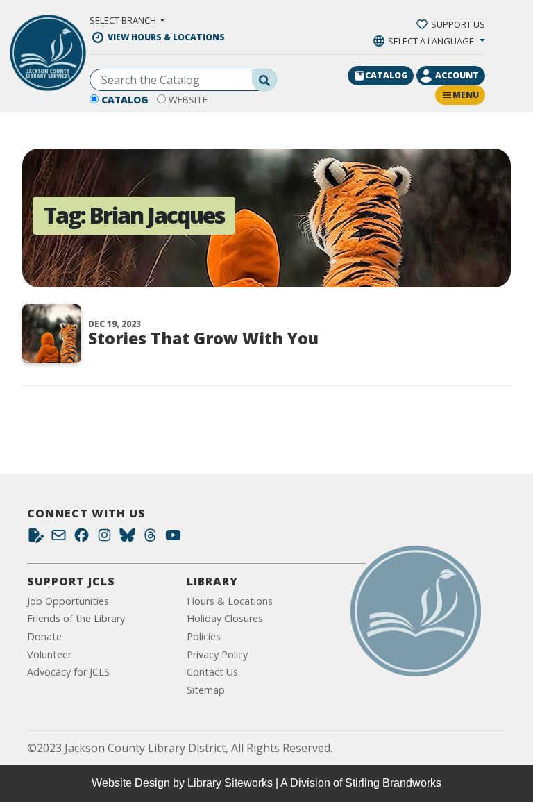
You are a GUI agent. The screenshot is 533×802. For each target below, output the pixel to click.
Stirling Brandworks (393, 783)
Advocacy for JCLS (68, 671)
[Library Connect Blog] (35, 538)
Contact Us (212, 671)
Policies (204, 636)
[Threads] (150, 538)
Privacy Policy (217, 654)
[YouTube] (173, 538)
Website (188, 99)
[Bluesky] (127, 538)
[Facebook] (81, 538)
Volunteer (49, 654)
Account (457, 75)
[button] (127, 20)
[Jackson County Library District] (48, 52)
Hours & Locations (230, 601)
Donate (44, 636)
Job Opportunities (68, 601)
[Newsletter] (58, 538)
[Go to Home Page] (415, 611)
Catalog (125, 99)
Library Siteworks (230, 783)
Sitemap (206, 689)
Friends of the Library (76, 618)
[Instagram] (104, 538)
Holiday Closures (225, 618)
